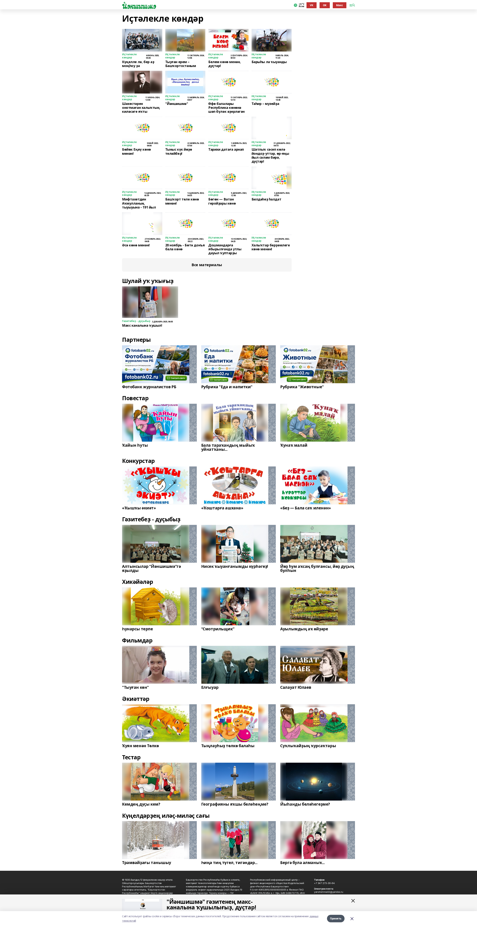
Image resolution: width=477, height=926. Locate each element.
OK (324, 5)
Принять (336, 918)
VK (311, 5)
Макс (339, 5)
